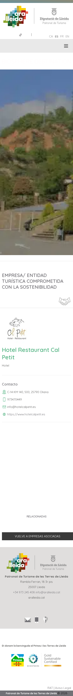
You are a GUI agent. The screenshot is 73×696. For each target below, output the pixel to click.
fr (62, 36)
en (67, 36)
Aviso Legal (63, 688)
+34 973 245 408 (24, 592)
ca (51, 36)
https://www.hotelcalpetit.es (26, 414)
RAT (50, 688)
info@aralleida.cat (48, 592)
